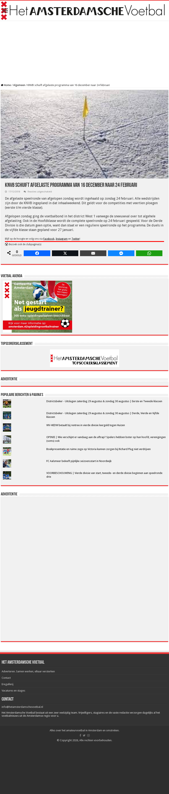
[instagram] (88, 735)
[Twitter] (84, 735)
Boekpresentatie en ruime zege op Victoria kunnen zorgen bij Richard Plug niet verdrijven (98, 449)
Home (7, 85)
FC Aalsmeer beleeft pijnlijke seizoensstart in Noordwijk (78, 461)
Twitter (76, 238)
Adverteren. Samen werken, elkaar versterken (28, 671)
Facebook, (49, 238)
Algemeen (19, 85)
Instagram (62, 238)
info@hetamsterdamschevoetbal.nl (22, 706)
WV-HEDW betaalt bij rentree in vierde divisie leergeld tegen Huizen (85, 425)
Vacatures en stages (13, 690)
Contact (6, 677)
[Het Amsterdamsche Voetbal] (84, 11)
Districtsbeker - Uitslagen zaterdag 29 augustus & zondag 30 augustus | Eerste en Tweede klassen (104, 401)
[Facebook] (80, 735)
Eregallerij (7, 684)
